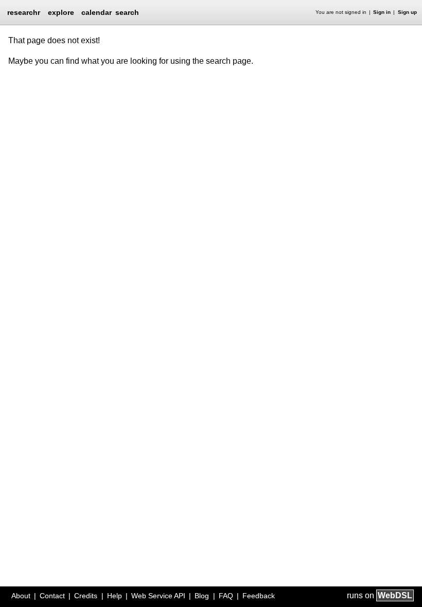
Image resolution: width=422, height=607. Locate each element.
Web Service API (158, 596)
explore (61, 12)
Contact (52, 596)
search (127, 12)
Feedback (258, 596)
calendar (96, 12)
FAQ (226, 596)
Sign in (382, 12)
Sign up (407, 12)
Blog (202, 596)
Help (114, 596)
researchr (23, 11)
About (20, 596)
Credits (85, 596)
